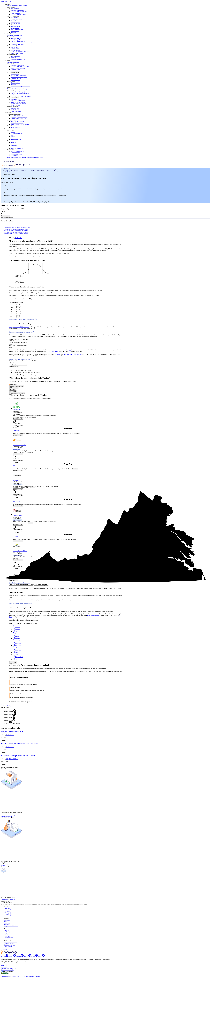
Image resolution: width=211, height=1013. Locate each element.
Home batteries (14, 170)
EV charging (32, 170)
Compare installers (15, 23)
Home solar (5, 170)
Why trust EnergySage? (7, 217)
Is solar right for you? (16, 13)
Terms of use (4, 965)
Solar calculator (15, 8)
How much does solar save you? (19, 14)
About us (49, 170)
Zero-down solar (15, 31)
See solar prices (5, 215)
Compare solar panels (16, 19)
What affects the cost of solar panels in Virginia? (16, 229)
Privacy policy (4, 967)
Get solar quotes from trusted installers (17, 5)
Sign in (58, 171)
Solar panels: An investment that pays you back (16, 233)
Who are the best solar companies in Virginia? (16, 230)
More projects (40, 170)
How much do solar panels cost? (19, 11)
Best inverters (14, 20)
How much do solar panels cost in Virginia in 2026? (17, 227)
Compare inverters (15, 22)
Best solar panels (15, 17)
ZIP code (3, 211)
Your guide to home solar (17, 10)
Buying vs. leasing (15, 28)
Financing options (15, 26)
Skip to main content (6, 1)
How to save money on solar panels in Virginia (16, 232)
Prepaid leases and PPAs (17, 29)
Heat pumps (23, 170)
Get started (3, 865)
